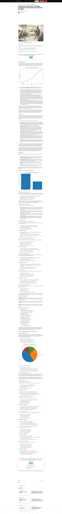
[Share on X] (40, 12)
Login (20, 485)
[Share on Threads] (42, 12)
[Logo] (18, 1)
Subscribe (22, 485)
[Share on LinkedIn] (43, 12)
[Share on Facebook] (39, 12)
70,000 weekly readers (27, 49)
